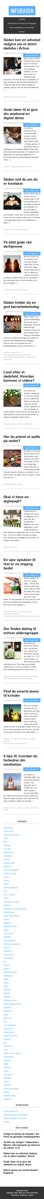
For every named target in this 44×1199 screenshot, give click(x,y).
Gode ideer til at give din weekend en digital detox (21, 113)
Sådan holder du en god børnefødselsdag (21, 304)
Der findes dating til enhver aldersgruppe (21, 630)
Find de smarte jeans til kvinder (21, 693)
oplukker (12, 616)
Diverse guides (29, 739)
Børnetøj (7, 845)
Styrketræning (9, 1056)
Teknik (6, 1063)
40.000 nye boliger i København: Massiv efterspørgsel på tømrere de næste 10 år (22, 1144)
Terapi (6, 810)
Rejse (6, 1014)
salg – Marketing (10, 1025)
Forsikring (7, 905)
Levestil (20, 424)
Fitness (6, 898)
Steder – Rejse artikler (12, 1053)
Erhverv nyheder (10, 873)
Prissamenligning (10, 1000)
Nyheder (7, 993)
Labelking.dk (9, 357)
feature (6, 884)
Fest (18, 353)
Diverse (14, 612)
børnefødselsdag (15, 355)
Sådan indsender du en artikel (15, 1118)
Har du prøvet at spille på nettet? (22, 438)
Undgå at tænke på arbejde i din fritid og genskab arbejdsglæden (22, 1135)
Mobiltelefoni (8, 975)
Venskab (24, 290)
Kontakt (6, 1121)
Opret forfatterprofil (11, 1111)
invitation (27, 355)
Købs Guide (8, 958)
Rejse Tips (8, 1018)
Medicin (7, 968)
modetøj (23, 743)
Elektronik (7, 866)
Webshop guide (9, 1095)
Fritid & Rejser (9, 912)
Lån (5, 961)
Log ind (30, 1195)
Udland (6, 1081)
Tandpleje (7, 1060)
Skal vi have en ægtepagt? (16, 498)
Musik (6, 986)
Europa (6, 877)
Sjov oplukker (34, 616)
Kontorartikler (9, 954)
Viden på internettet (11, 1088)
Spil (5, 1042)
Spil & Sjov (8, 1046)
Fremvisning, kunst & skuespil (15, 908)
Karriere (7, 947)
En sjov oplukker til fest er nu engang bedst (19, 563)
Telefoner (7, 1067)
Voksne (29, 679)
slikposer (7, 359)
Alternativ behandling (11, 834)
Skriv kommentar (32, 55)
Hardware (7, 922)
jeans (16, 743)
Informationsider (10, 940)
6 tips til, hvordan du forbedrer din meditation (20, 760)
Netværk (7, 989)
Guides (6, 919)
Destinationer (9, 852)
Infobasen (22, 10)
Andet (25, 676)
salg (5, 1021)
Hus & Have (27, 612)
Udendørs (7, 1077)
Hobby (19, 484)
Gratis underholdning (11, 915)
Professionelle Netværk (12, 1004)
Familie (14, 97)
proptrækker (21, 616)
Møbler (6, 979)
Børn (13, 353)
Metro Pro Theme (24, 1193)
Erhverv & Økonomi (11, 869)
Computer (7, 848)
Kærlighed (15, 229)
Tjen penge (8, 1074)
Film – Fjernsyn (9, 894)
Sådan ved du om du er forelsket (21, 181)
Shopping (7, 1039)
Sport (6, 1049)
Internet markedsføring (12, 944)
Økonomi (7, 996)
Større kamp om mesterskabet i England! (21, 1171)
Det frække (33, 676)
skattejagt (31, 357)
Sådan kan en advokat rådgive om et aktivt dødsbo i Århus (22, 43)
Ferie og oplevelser (11, 887)
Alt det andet (16, 676)
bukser (11, 743)
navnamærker (20, 357)
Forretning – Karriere (11, 901)
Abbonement (8, 827)
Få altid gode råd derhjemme (17, 244)
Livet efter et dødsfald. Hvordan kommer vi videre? (19, 376)
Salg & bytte (8, 1028)
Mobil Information (10, 972)
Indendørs (8, 614)
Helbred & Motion (24, 167)
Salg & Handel (9, 1032)
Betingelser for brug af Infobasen (16, 1114)
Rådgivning (21, 97)
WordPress (23, 1195)
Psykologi (25, 229)
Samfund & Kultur (10, 1035)
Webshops (8, 1099)
